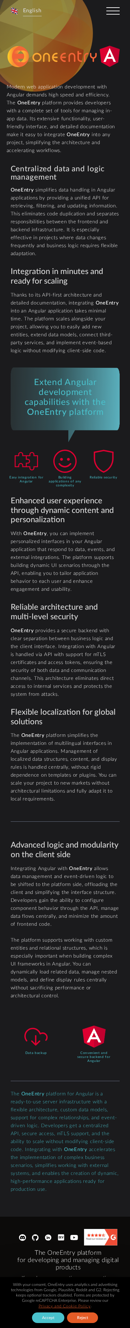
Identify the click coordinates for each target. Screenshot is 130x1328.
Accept (48, 1318)
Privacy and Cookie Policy (65, 1306)
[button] (26, 10)
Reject (82, 1318)
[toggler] (113, 11)
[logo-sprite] (53, 56)
